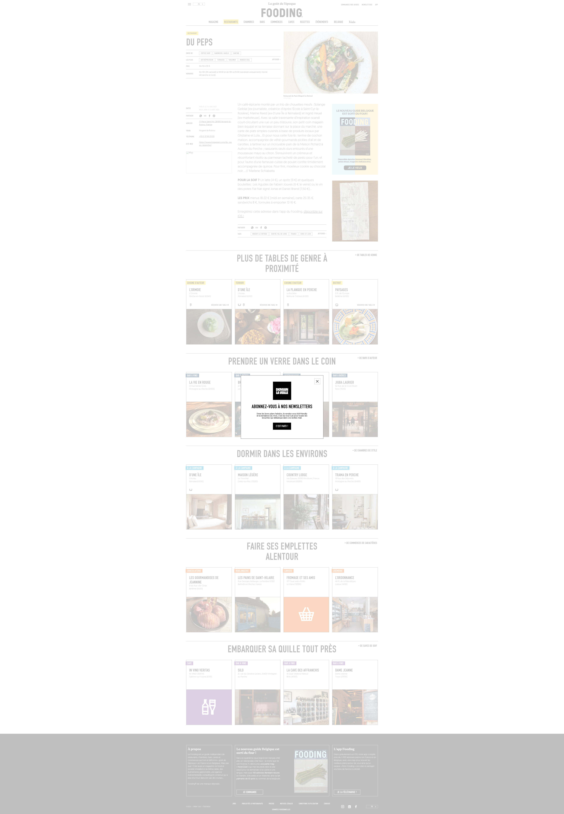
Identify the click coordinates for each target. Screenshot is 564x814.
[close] (317, 381)
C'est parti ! (282, 426)
